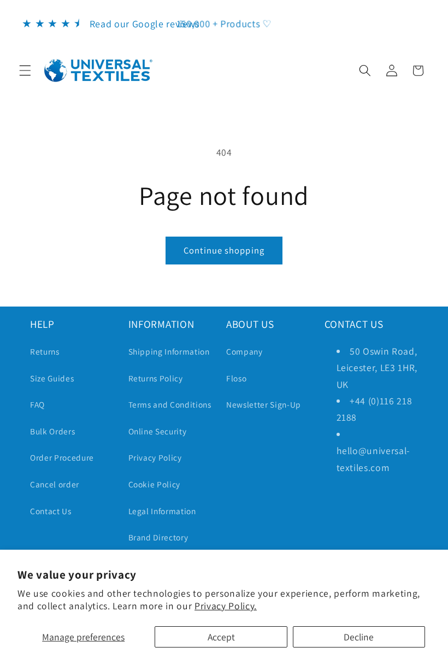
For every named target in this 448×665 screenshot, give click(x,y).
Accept (221, 637)
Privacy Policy (155, 457)
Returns (45, 351)
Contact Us (51, 510)
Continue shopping (224, 250)
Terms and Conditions (169, 404)
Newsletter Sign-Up (263, 404)
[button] (25, 70)
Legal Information (162, 510)
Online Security (157, 431)
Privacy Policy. (225, 605)
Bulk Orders (52, 431)
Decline (359, 637)
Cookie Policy (154, 484)
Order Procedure (62, 457)
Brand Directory (158, 537)
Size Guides (52, 378)
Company (244, 351)
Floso (236, 378)
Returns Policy (155, 378)
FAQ (37, 404)
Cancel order (54, 484)
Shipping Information (169, 351)
